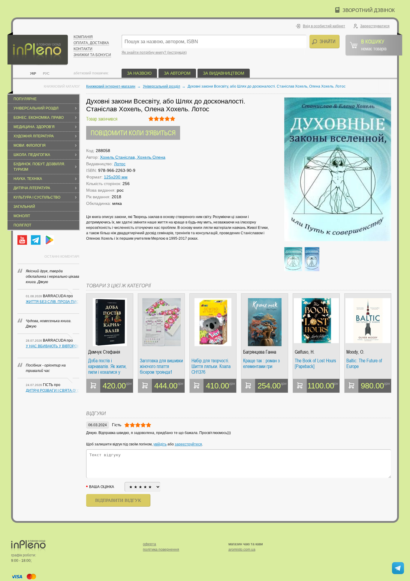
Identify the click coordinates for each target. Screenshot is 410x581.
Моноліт (22, 216)
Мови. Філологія (30, 145)
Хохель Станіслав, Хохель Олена (132, 157)
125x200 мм (116, 177)
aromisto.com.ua (241, 549)
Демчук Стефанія (104, 352)
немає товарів (374, 44)
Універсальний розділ (36, 108)
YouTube (22, 240)
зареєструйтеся (188, 444)
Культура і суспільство (37, 197)
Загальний (24, 207)
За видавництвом (223, 73)
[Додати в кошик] (93, 386)
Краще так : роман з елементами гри (261, 364)
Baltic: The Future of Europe (364, 364)
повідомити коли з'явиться (133, 132)
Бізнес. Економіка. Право (39, 117)
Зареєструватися (375, 26)
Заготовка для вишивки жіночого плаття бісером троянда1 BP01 (161, 366)
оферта (149, 544)
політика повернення (161, 549)
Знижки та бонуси (92, 55)
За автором (177, 73)
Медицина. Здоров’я (34, 127)
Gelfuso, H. (305, 352)
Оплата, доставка (91, 43)
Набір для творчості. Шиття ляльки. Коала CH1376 (211, 366)
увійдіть (160, 444)
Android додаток (49, 240)
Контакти (83, 49)
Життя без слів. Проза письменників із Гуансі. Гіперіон (52, 302)
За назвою (139, 73)
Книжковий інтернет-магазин (110, 86)
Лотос (119, 163)
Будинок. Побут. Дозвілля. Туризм (39, 167)
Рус (46, 73)
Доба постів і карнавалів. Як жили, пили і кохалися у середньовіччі (107, 366)
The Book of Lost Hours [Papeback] (315, 364)
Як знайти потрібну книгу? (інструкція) (154, 52)
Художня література (34, 136)
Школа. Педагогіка (32, 155)
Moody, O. (355, 352)
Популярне (25, 99)
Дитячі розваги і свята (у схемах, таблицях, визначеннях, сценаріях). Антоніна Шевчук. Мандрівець (52, 390)
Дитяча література (32, 188)
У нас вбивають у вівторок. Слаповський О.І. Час (52, 346)
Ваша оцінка (101, 487)
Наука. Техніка (28, 179)
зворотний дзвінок (368, 10)
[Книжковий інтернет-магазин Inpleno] (38, 48)
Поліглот (22, 225)
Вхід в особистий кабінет (324, 26)
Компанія (83, 37)
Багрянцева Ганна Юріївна (259, 352)
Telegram (36, 240)
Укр (33, 73)
